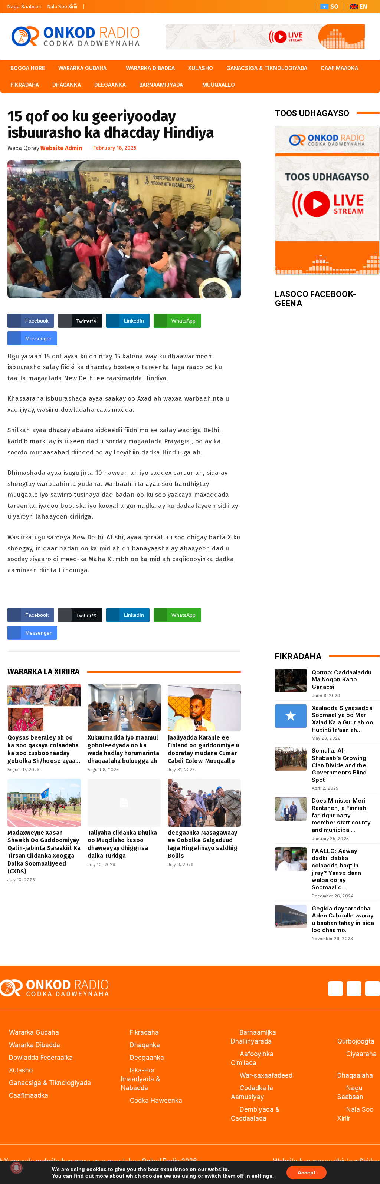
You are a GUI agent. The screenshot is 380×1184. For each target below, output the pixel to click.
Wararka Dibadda (34, 1045)
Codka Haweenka (156, 1100)
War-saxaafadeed (266, 1075)
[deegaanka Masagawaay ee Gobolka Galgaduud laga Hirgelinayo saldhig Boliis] (204, 802)
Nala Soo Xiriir (62, 6)
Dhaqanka (145, 1045)
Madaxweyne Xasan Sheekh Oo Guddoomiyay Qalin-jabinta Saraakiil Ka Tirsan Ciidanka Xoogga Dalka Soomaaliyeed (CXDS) (44, 852)
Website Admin (61, 148)
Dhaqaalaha (355, 1075)
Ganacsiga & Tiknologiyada (50, 1083)
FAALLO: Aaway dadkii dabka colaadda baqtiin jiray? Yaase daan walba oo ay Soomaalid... (336, 869)
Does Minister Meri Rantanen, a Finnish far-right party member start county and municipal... (341, 815)
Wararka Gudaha (34, 1032)
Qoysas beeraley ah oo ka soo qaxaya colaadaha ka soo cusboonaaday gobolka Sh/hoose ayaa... (43, 749)
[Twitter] (107, 4)
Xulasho (21, 1070)
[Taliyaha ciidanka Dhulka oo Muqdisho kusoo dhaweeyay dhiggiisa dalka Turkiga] (124, 802)
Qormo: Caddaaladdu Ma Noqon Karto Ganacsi (342, 679)
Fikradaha (144, 1032)
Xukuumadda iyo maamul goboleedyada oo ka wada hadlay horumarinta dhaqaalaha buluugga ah (123, 749)
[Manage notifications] (16, 1168)
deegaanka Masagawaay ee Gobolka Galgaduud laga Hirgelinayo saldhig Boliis (203, 844)
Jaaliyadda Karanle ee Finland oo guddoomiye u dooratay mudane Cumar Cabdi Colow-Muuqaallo (203, 749)
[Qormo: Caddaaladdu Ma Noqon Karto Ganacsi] (290, 680)
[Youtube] (121, 4)
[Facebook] (92, 4)
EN (363, 6)
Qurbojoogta (355, 1041)
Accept (306, 1172)
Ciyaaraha (361, 1054)
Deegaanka (147, 1057)
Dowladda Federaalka (41, 1057)
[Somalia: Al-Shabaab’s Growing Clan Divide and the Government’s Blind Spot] (290, 758)
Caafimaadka (28, 1095)
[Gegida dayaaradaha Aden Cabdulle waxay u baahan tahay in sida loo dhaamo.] (290, 916)
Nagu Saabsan (24, 6)
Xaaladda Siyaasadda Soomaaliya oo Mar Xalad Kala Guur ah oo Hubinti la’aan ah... (342, 718)
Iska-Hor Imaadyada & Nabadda (140, 1079)
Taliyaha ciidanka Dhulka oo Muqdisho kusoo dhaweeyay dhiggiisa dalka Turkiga (122, 844)
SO (334, 6)
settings (262, 1176)
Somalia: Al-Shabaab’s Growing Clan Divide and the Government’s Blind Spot (339, 765)
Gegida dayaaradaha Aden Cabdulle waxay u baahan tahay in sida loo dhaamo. (343, 919)
